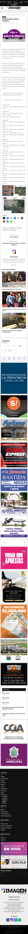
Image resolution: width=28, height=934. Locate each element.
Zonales (3, 786)
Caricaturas (5, 796)
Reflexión (4, 801)
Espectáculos (4, 788)
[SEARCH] (24, 542)
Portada (3, 776)
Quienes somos (21, 2)
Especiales (3, 790)
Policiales (3, 782)
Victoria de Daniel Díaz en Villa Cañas (11, 289)
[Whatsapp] (19, 919)
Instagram (3, 839)
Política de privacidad (6, 827)
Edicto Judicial (14, 237)
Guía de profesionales (15, 2)
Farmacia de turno (5, 813)
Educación (4, 799)
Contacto (26, 1)
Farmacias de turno (9, 2)
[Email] (15, 919)
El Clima (3, 809)
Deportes (3, 784)
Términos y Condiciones (6, 825)
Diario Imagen (6, 23)
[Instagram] (11, 919)
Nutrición (4, 803)
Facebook (3, 837)
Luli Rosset (16, 927)
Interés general (4, 778)
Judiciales (4, 798)
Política (2, 780)
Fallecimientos (3, 1)
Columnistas (4, 794)
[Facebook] (7, 919)
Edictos (2, 792)
